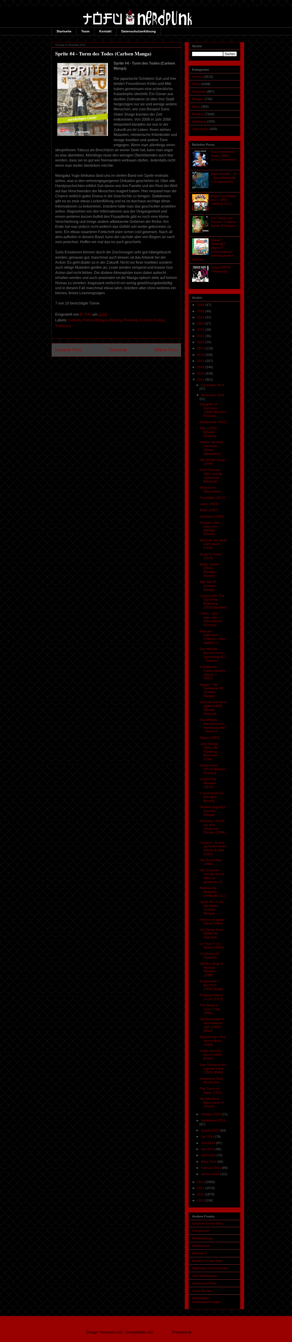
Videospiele (200, 129)
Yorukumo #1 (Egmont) (209, 955)
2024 (201, 317)
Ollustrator (162, 1332)
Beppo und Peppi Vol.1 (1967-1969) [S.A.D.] (223, 199)
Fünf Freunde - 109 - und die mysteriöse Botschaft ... (211, 475)
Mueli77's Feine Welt (207, 1261)
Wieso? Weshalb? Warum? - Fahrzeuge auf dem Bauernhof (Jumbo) (212, 249)
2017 (201, 361)
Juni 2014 (208, 1143)
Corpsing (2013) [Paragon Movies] (212, 797)
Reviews (130, 320)
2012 (201, 1188)
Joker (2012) (209, 504)
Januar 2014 (210, 1174)
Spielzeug (199, 121)
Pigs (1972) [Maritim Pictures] (208, 432)
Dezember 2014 (212, 385)
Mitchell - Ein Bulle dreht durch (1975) (213, 544)
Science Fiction (151, 320)
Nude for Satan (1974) (211, 556)
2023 (201, 323)
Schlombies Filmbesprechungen (206, 1300)
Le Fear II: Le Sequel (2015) (212, 945)
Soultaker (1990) (212, 516)
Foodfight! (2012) (212, 497)
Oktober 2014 (211, 1114)
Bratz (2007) (209, 510)
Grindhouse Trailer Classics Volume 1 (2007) (212, 672)
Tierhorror (63, 326)
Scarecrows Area (204, 1283)
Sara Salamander (204, 1275)
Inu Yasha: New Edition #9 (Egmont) (211, 933)
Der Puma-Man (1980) (211, 862)
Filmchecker (201, 1231)
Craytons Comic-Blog (207, 1223)
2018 (201, 354)
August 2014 (210, 1130)
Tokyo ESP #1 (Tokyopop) (221, 269)
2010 (201, 1200)
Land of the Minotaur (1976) (208, 783)
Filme (196, 84)
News (196, 106)
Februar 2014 (211, 1168)
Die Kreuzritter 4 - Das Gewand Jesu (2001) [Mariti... (213, 1024)
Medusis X (199, 1253)
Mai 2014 (208, 1149)
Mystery (115, 320)
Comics (197, 76)
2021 (201, 336)
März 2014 (209, 1161)
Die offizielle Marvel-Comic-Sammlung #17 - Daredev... (212, 654)
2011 (201, 1194)
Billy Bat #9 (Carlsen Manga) (208, 585)
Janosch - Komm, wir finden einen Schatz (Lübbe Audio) (213, 848)
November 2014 (212, 395)
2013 (201, 1182)
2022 (201, 329)
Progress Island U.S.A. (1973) (211, 997)
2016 (201, 367)
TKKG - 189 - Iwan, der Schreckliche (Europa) (211, 619)
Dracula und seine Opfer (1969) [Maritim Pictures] (213, 707)
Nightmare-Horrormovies (210, 1268)
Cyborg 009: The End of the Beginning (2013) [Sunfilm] (213, 601)
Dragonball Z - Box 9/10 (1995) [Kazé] (211, 985)
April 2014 (208, 1155)
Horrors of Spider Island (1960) (212, 921)
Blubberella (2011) (213, 422)
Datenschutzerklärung (138, 31)
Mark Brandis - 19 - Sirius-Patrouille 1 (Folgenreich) (224, 177)
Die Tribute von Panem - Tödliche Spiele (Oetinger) (224, 222)
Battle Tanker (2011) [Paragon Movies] (209, 569)
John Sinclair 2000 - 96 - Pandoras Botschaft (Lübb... (209, 751)
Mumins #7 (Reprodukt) (210, 489)
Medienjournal (202, 1238)
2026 (201, 305)
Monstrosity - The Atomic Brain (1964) (212, 1040)
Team (85, 31)
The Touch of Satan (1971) (211, 1090)
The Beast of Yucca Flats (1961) (210, 1009)
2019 (201, 348)
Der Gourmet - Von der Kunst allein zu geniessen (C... (212, 875)
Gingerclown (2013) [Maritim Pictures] (213, 769)
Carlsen (74, 320)
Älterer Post (166, 349)
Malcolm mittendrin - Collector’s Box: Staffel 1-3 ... (213, 637)
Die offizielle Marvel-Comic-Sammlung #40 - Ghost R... (212, 725)
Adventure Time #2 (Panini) (211, 1080)
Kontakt (105, 31)
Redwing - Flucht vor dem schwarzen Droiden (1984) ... (212, 828)
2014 (201, 379)
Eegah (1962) (210, 737)
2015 (201, 373)
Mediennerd (200, 1246)
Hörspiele (199, 91)
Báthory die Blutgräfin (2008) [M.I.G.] (212, 891)
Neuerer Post (68, 349)
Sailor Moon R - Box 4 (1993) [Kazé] (211, 1054)
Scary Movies (201, 1291)
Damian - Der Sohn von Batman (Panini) (209, 528)
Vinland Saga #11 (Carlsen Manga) (212, 811)
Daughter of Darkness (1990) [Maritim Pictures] (213, 409)
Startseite (64, 31)
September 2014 (213, 1120)
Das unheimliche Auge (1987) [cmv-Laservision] (223, 155)
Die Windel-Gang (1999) (212, 462)
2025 (201, 311)
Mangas (100, 320)
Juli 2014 (208, 1136)
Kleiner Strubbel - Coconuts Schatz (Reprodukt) (212, 447)
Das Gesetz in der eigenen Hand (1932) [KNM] (213, 1068)
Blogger (199, 1332)
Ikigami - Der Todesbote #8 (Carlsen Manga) (211, 690)
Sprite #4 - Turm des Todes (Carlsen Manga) (212, 907)
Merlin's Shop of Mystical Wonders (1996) (211, 969)
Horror (88, 320)
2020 (201, 342)
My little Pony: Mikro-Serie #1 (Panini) (212, 1102)
